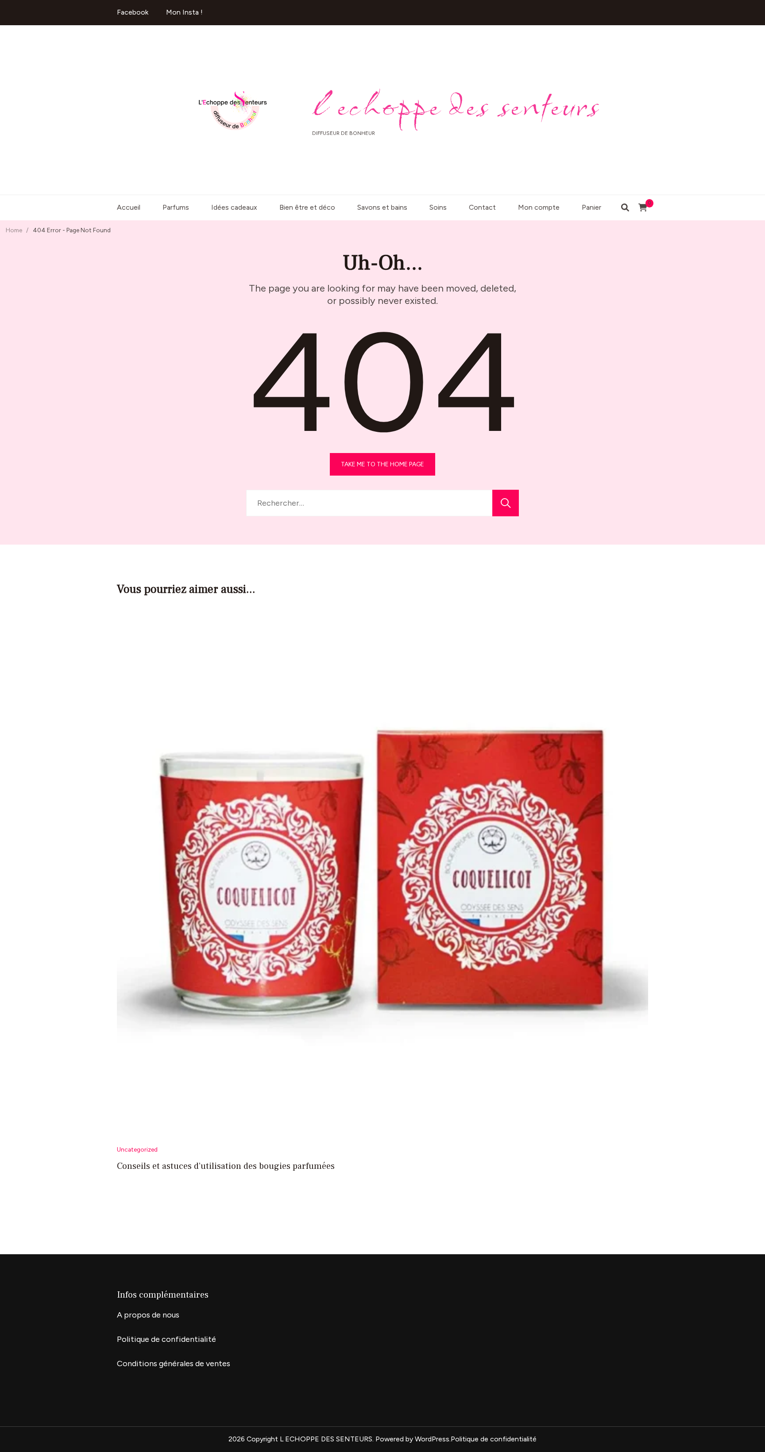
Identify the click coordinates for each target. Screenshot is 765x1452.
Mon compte (539, 207)
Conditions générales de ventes (173, 1363)
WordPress (432, 1439)
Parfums (175, 207)
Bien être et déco (307, 207)
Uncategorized (137, 1149)
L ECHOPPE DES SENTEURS (456, 105)
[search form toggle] (625, 207)
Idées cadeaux (234, 207)
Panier (591, 207)
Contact (482, 207)
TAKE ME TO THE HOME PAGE (382, 464)
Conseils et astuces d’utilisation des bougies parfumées (226, 1166)
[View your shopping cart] (643, 207)
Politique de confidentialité (166, 1339)
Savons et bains (382, 207)
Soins (438, 207)
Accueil (128, 207)
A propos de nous (148, 1315)
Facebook (132, 12)
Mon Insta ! (184, 12)
